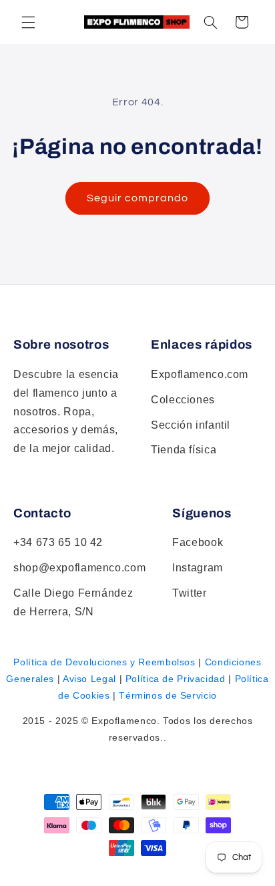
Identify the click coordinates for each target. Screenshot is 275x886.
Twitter (189, 593)
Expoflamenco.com (199, 374)
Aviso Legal (89, 678)
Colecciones (183, 399)
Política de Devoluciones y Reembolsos (104, 662)
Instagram (197, 567)
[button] (210, 22)
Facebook (197, 542)
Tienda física (183, 449)
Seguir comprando (138, 198)
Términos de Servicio (168, 695)
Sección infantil (190, 425)
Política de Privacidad (175, 678)
